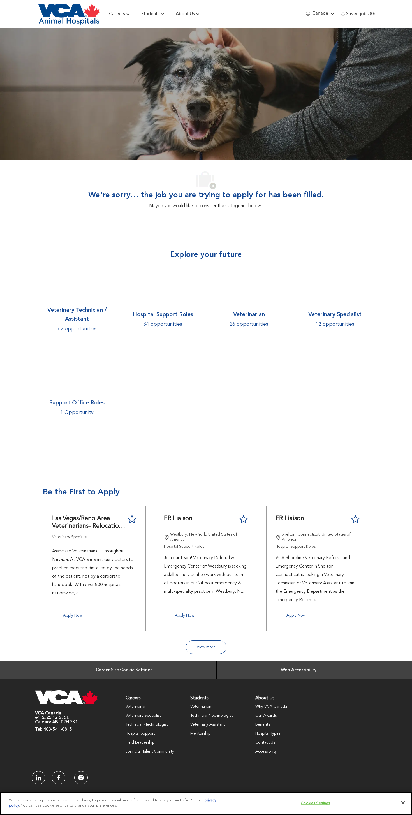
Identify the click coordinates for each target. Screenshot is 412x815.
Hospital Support (140, 733)
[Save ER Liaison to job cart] (243, 519)
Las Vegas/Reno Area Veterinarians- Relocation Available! (87, 522)
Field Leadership (140, 742)
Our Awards (266, 715)
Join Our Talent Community (150, 751)
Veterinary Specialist (143, 715)
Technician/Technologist (147, 724)
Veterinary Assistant (207, 724)
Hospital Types (267, 733)
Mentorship (200, 733)
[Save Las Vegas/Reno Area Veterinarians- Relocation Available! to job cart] (132, 519)
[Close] (403, 803)
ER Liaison (178, 518)
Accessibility (266, 751)
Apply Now (72, 615)
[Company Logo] (69, 14)
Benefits (262, 724)
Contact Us (265, 742)
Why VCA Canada (271, 707)
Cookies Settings (315, 803)
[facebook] (38, 777)
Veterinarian (136, 707)
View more (206, 647)
